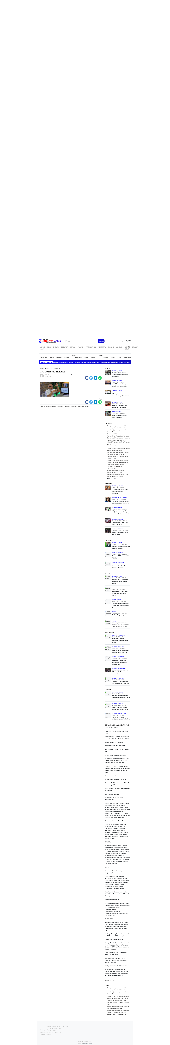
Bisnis (49, 347)
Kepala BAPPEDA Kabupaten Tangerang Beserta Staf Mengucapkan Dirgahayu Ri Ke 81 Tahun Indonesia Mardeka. (117, 473)
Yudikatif (105, 357)
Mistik (86, 357)
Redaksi (135, 347)
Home (41, 368)
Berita (114, 599)
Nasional (120, 380)
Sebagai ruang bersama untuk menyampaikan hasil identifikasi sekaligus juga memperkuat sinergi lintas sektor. (118, 429)
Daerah (114, 507)
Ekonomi (56, 347)
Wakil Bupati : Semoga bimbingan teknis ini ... (119, 385)
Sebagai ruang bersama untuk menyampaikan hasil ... (121, 697)
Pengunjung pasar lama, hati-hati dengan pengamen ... (120, 491)
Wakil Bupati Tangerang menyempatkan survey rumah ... (120, 581)
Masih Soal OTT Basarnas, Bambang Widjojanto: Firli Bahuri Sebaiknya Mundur (64, 406)
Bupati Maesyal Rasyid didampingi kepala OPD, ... (121, 708)
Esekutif (64, 347)
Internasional (91, 347)
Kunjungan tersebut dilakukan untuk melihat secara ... (120, 640)
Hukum (101, 355)
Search (101, 341)
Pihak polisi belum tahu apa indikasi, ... (120, 533)
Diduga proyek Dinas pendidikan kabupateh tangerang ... (119, 662)
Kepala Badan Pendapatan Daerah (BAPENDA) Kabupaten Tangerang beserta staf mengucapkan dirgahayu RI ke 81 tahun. (118, 463)
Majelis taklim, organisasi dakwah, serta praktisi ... (120, 651)
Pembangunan (121, 713)
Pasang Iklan (42, 348)
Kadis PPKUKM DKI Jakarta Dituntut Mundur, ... (121, 547)
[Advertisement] (85, 14)
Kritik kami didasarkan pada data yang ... (119, 416)
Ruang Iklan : (127, 349)
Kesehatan (102, 347)
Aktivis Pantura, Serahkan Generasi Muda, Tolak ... (120, 625)
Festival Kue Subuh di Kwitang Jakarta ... (119, 567)
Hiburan (73, 355)
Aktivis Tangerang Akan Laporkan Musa (120, 616)
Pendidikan (121, 529)
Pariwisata (78, 357)
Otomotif (92, 357)
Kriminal (120, 486)
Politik (112, 357)
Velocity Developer (87, 1043)
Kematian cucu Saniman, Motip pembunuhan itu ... (120, 502)
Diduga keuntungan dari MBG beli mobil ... (120, 523)
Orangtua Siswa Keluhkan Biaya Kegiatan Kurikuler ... (121, 682)
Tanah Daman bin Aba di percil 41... (120, 375)
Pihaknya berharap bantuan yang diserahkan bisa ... (120, 396)
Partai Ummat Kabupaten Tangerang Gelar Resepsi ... (120, 605)
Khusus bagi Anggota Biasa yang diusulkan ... (120, 406)
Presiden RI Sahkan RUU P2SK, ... (120, 557)
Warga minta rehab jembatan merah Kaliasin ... (121, 718)
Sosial (119, 357)
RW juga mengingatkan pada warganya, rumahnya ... (121, 513)
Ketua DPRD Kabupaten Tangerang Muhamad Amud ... (120, 593)
